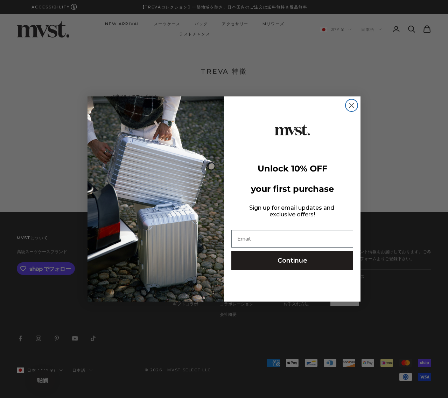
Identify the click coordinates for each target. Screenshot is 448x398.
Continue (292, 260)
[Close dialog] (351, 105)
